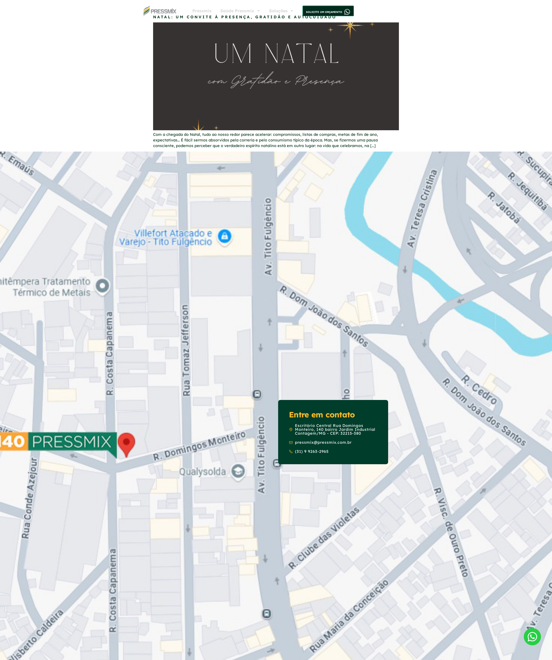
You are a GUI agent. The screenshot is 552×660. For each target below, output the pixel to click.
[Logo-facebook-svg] (374, 11)
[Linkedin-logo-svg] (382, 11)
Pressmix (202, 10)
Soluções (278, 10)
